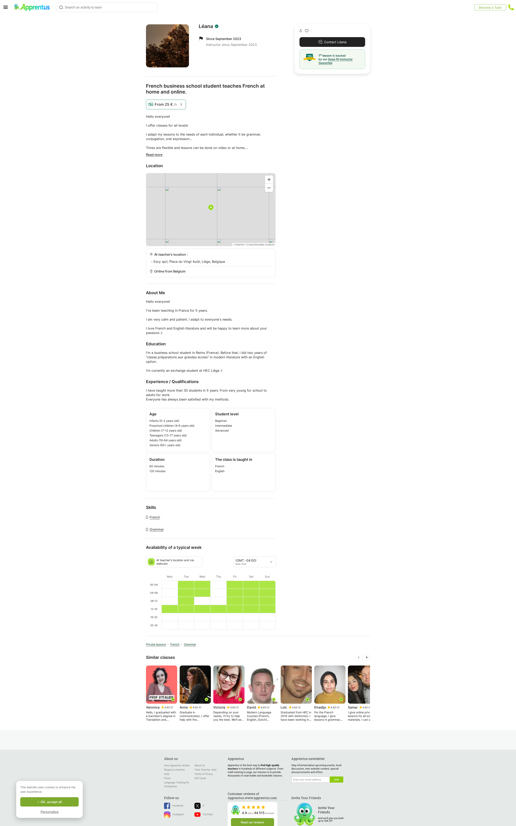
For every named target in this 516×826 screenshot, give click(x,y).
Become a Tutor (490, 7)
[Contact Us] (511, 7)
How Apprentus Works (177, 765)
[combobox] (107, 7)
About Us (199, 765)
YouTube (208, 814)
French (155, 517)
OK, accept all (51, 802)
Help (166, 773)
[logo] (33, 7)
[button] (306, 30)
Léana (206, 26)
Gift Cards (200, 778)
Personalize (50, 812)
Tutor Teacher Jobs (205, 769)
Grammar (157, 529)
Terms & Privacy (203, 773)
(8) (171, 707)
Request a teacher (174, 769)
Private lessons (156, 644)
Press (167, 778)
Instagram (178, 814)
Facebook (177, 805)
